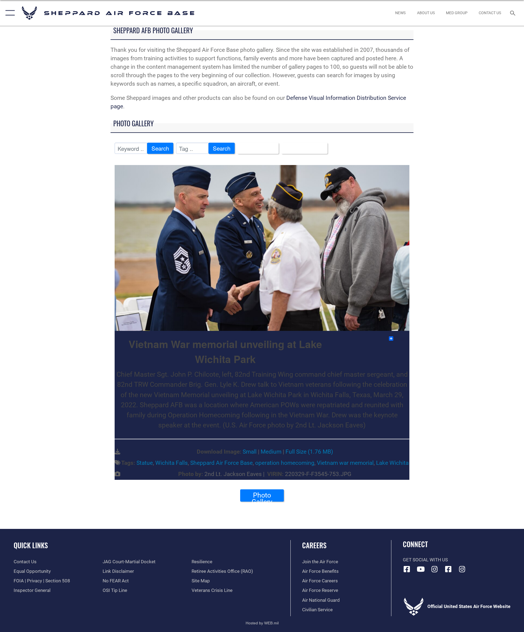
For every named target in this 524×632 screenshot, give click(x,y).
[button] (9, 13)
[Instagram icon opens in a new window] (434, 569)
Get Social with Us (425, 559)
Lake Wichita (392, 463)
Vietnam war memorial (345, 463)
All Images (256, 148)
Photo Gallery (262, 496)
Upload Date (302, 148)
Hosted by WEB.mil (262, 623)
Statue (144, 463)
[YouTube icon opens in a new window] (420, 569)
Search (160, 148)
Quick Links (31, 545)
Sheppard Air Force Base (221, 463)
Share (401, 338)
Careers (314, 545)
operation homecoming (284, 463)
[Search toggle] (513, 13)
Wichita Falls (171, 463)
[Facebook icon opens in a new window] (407, 569)
